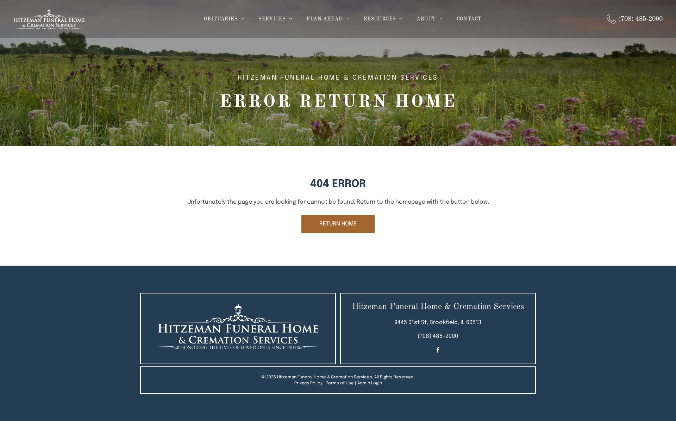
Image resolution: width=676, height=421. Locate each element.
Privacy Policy (308, 383)
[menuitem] (224, 19)
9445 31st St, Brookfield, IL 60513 (437, 323)
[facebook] (438, 351)
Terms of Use (340, 383)
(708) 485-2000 (438, 336)
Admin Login (369, 383)
